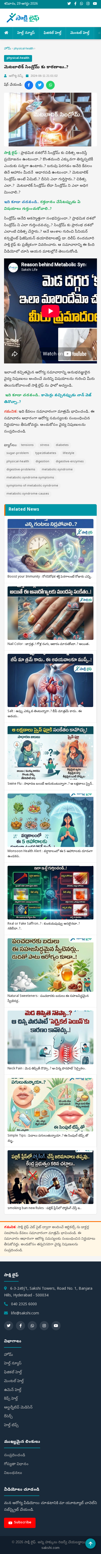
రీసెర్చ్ (8, 1416)
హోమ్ (7, 48)
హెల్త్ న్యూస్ (26, 33)
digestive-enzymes (70, 462)
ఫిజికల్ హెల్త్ (52, 33)
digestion (42, 462)
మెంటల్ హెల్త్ (79, 33)
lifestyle (68, 453)
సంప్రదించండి (14, 1455)
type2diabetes (45, 453)
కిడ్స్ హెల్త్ (11, 1398)
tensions (27, 445)
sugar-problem (17, 453)
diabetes (62, 445)
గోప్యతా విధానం (16, 1464)
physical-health (23, 48)
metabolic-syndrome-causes (27, 494)
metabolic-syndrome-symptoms (30, 478)
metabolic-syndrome (57, 470)
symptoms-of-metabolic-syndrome (32, 486)
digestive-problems (20, 470)
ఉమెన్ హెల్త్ (12, 1390)
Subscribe (22, 1522)
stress (44, 445)
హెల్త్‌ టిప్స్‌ (11, 1425)
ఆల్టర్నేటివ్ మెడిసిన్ (18, 1407)
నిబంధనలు (13, 1473)
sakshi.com (50, 1548)
